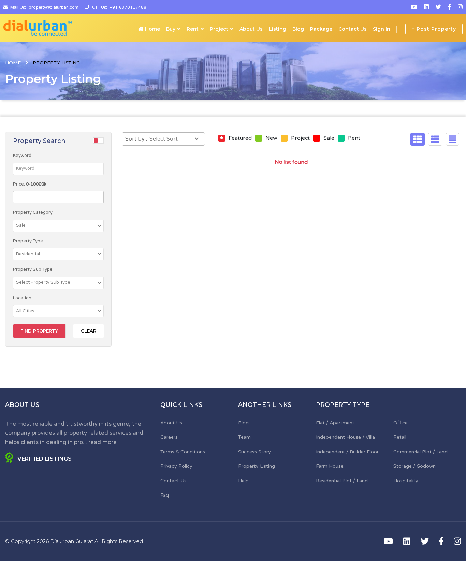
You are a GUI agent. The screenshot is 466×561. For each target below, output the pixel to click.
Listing (277, 29)
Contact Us (352, 29)
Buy (170, 29)
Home (152, 29)
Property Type (28, 241)
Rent (193, 29)
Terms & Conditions (182, 452)
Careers (169, 437)
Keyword (22, 155)
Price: (29, 184)
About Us (251, 29)
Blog (298, 29)
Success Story (254, 452)
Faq (164, 495)
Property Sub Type (33, 269)
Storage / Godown (414, 466)
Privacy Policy (176, 466)
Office (400, 423)
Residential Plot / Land (342, 481)
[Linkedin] (426, 7)
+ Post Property (434, 29)
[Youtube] (414, 7)
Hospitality (405, 481)
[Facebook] (449, 7)
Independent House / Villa (345, 437)
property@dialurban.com (53, 7)
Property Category (33, 212)
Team (244, 437)
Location (22, 298)
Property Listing (256, 466)
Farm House (330, 466)
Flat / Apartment (335, 423)
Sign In (381, 29)
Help (243, 481)
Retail (399, 437)
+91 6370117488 (128, 7)
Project (219, 29)
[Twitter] (438, 7)
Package (321, 29)
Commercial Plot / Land (420, 452)
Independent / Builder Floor (347, 452)
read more (102, 442)
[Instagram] (460, 7)
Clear (88, 331)
